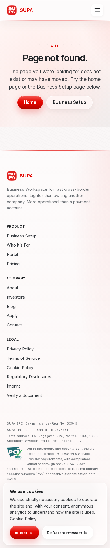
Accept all (24, 532)
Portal (12, 254)
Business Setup (69, 102)
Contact (14, 324)
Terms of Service (23, 358)
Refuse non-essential (68, 532)
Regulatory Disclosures (29, 376)
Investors (16, 297)
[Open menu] (97, 10)
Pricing (13, 263)
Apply (12, 315)
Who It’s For (18, 245)
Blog (11, 306)
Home (30, 102)
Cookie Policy (20, 367)
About (12, 287)
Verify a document (24, 395)
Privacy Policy (20, 349)
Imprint (13, 386)
